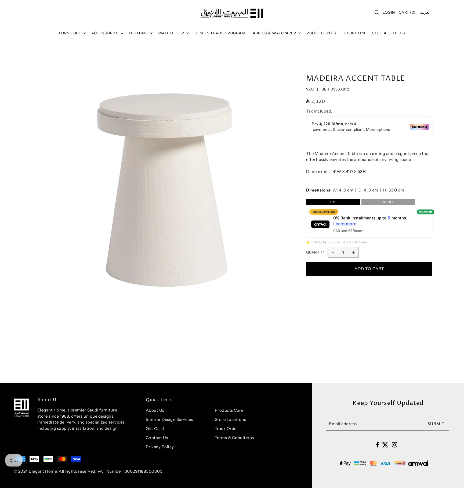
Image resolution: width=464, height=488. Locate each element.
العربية (425, 12)
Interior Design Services (169, 419)
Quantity (316, 252)
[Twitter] (385, 445)
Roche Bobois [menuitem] (321, 33)
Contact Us (157, 437)
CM (333, 202)
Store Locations (230, 419)
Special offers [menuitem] (388, 33)
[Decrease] (333, 252)
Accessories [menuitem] (105, 33)
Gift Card (155, 428)
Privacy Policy (160, 446)
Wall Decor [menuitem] (171, 33)
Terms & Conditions (234, 437)
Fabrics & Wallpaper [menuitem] (274, 33)
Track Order (226, 428)
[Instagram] (394, 445)
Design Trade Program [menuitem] (219, 33)
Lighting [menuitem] (139, 33)
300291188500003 (144, 471)
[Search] (377, 12)
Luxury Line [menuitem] (354, 33)
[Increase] (353, 252)
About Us (155, 410)
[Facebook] (377, 445)
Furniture (70, 33)
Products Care (229, 410)
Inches (388, 202)
